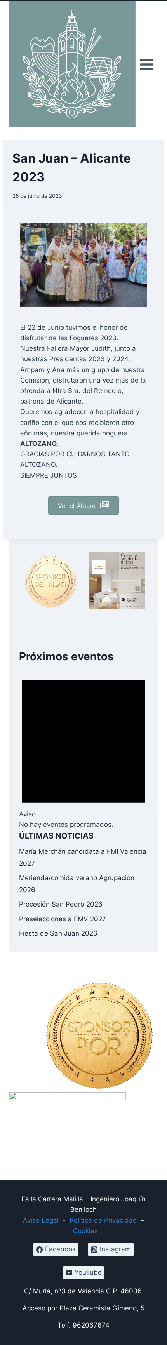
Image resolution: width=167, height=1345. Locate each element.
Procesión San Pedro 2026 (61, 904)
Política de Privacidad (103, 1220)
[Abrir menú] (147, 64)
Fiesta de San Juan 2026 (58, 933)
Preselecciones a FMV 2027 (62, 919)
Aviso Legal (41, 1220)
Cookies (85, 1231)
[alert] (83, 747)
